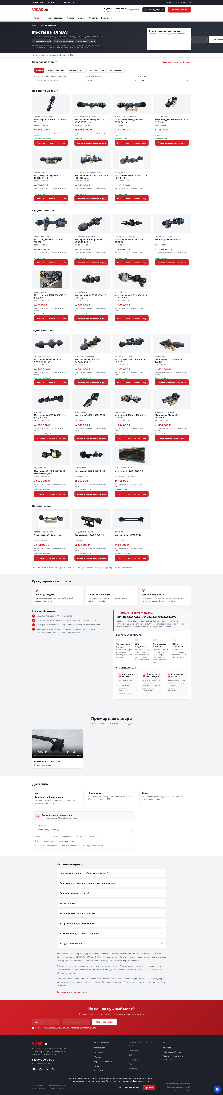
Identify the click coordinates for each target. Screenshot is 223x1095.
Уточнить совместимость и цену (51, 143)
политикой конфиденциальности (165, 47)
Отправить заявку (104, 1022)
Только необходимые (129, 1087)
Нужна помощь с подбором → (176, 62)
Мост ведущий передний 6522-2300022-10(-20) (49, 176)
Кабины (132, 1055)
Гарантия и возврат (103, 1061)
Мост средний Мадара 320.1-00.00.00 (129, 240)
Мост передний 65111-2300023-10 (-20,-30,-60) (131, 176)
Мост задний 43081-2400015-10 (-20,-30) (130, 416)
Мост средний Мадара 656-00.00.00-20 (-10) (88, 240)
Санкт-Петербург (93, 836)
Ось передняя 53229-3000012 (89, 535)
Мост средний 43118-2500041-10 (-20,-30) (90, 296)
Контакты (93, 18)
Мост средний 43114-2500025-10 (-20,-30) (50, 296)
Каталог (37, 18)
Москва (80, 836)
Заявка (45, 55)
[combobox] (84, 830)
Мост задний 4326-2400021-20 (89, 471)
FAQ (72, 55)
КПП (130, 1073)
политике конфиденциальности (135, 1081)
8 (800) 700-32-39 (183, 2)
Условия (54, 55)
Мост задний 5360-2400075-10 (89, 415)
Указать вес (70, 841)
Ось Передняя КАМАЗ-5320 (128, 535)
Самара (55, 836)
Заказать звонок (179, 10)
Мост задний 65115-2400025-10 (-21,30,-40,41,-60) (49, 472)
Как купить (106, 18)
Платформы (134, 1059)
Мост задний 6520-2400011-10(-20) (169, 360)
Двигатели (133, 1050)
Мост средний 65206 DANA (168, 239)
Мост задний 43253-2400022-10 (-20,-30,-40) (50, 416)
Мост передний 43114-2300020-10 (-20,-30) (171, 120)
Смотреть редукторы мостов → (72, 992)
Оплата (70, 18)
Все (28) (39, 70)
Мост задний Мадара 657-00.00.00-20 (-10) (87, 360)
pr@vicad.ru (168, 2)
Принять (149, 1087)
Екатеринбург (67, 836)
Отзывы (81, 18)
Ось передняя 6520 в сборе (47, 535)
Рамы (131, 1064)
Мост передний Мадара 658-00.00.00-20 (129, 120)
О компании (99, 1048)
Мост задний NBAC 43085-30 (129, 471)
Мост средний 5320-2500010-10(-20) (48, 240)
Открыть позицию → (44, 765)
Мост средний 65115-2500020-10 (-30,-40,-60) (131, 296)
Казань (38, 836)
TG (47, 1069)
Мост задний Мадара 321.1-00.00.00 (168, 416)
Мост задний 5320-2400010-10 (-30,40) (130, 360)
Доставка (58, 18)
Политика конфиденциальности (178, 1084)
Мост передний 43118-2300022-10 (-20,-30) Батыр (91, 176)
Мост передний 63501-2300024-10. (50, 120)
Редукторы (134, 1069)
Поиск (48, 18)
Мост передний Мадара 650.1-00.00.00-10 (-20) (89, 120)
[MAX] (40, 1069)
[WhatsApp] (53, 1069)
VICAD (40, 9)
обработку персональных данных (174, 45)
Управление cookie (183, 1090)
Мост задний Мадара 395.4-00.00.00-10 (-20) (48, 360)
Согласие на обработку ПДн (179, 1087)
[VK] (34, 1069)
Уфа (46, 836)
